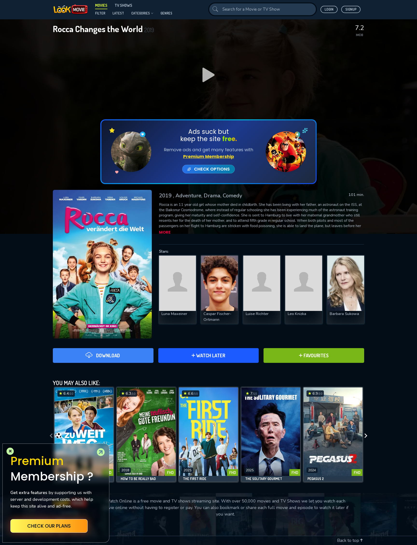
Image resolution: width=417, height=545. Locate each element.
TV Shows (123, 5)
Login (329, 9)
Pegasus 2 (315, 478)
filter (100, 13)
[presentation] (49, 436)
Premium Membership (208, 156)
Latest (118, 13)
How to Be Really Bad (138, 478)
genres (166, 13)
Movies (101, 5)
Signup (350, 9)
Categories (140, 13)
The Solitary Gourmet (263, 478)
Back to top (348, 540)
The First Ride (194, 478)
